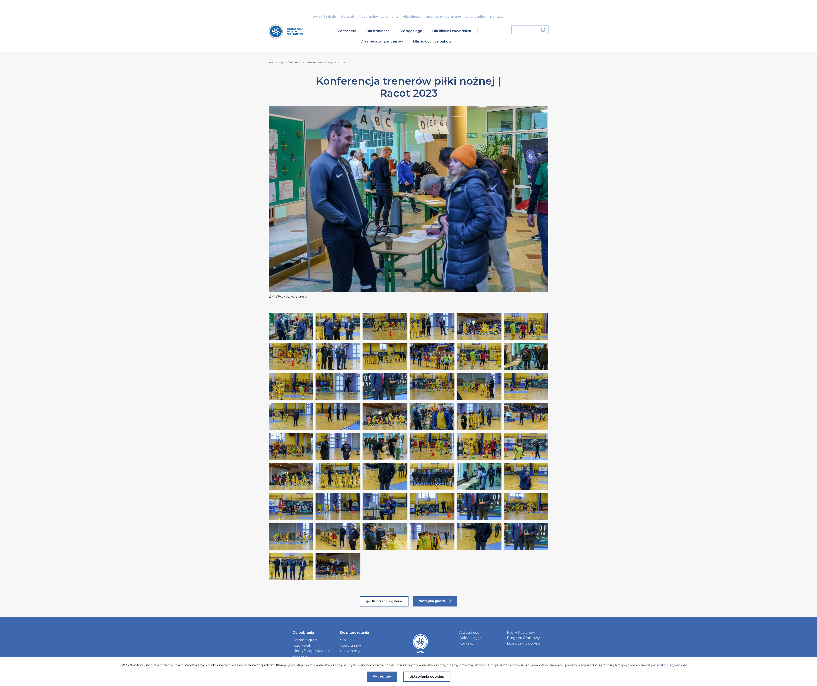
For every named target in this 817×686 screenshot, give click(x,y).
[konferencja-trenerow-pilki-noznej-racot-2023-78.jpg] (291, 326)
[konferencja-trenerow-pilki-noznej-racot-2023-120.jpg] (291, 536)
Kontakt (496, 16)
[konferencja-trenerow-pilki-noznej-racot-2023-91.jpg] (338, 386)
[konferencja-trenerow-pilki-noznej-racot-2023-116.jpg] (385, 506)
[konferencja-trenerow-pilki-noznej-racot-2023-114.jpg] (291, 506)
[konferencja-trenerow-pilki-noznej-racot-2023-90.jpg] (291, 386)
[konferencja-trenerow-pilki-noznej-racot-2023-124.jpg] (479, 536)
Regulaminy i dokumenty (379, 16)
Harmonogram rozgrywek (305, 643)
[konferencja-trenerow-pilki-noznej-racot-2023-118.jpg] (479, 506)
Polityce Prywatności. (672, 665)
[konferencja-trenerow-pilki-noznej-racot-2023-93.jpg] (432, 386)
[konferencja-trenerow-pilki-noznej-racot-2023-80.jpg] (385, 326)
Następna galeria (432, 601)
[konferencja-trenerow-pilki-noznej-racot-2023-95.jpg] (526, 386)
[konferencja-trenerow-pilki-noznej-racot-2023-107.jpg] (526, 446)
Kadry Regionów (521, 633)
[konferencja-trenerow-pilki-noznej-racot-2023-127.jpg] (338, 566)
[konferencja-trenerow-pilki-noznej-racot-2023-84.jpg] (291, 356)
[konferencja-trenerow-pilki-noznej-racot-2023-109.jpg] (338, 476)
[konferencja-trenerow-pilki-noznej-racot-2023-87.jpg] (432, 356)
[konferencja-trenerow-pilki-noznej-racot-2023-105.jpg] (432, 446)
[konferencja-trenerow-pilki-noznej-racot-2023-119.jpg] (526, 506)
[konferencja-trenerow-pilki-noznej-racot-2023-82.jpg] (479, 326)
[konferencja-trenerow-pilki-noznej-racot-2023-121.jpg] (338, 536)
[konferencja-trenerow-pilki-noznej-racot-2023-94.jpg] (479, 386)
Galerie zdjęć (475, 16)
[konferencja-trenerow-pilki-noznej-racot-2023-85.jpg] (338, 356)
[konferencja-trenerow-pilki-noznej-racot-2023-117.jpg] (432, 506)
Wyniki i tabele (324, 16)
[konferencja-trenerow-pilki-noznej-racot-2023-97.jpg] (338, 416)
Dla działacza (378, 31)
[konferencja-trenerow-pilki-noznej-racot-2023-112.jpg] (479, 476)
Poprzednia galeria (387, 601)
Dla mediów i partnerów (382, 41)
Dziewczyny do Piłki (523, 643)
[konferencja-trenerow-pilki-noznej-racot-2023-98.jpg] (385, 416)
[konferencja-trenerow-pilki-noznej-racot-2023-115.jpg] (338, 506)
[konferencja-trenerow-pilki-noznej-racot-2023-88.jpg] (479, 356)
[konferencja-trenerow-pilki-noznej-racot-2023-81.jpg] (432, 326)
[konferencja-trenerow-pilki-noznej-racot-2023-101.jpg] (526, 416)
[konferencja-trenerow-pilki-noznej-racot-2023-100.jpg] (479, 416)
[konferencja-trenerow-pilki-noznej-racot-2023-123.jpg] (432, 536)
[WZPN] (286, 37)
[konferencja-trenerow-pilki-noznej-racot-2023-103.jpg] (338, 446)
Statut (345, 640)
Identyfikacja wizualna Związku (312, 653)
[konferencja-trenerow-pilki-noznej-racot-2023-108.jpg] (291, 476)
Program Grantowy (523, 638)
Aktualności (412, 16)
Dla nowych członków (432, 41)
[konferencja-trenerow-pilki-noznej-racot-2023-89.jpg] (526, 356)
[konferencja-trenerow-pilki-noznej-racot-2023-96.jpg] (291, 416)
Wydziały (347, 16)
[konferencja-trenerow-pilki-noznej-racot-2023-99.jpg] (432, 416)
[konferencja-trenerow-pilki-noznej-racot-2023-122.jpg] (385, 536)
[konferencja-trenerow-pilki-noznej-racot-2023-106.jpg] (479, 446)
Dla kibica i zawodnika (451, 31)
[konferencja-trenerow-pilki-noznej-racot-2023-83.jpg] (526, 326)
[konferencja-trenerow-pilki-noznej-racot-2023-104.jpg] (385, 446)
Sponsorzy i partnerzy (443, 16)
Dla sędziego (411, 31)
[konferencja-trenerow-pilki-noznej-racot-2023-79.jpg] (338, 326)
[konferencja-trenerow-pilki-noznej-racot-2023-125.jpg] (526, 536)
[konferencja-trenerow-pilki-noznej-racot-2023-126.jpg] (291, 566)
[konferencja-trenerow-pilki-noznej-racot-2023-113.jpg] (526, 476)
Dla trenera (346, 31)
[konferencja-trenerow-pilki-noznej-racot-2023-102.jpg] (291, 446)
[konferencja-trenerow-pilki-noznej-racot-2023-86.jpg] (385, 356)
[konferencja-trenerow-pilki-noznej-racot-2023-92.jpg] (385, 386)
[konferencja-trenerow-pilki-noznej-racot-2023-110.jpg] (385, 476)
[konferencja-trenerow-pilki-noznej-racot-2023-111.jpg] (432, 476)
